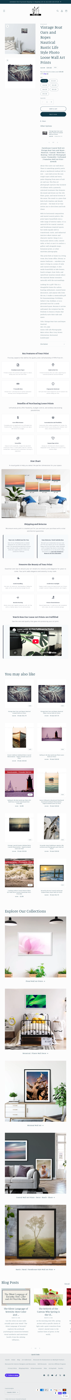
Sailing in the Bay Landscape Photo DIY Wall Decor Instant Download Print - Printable (19, 801)
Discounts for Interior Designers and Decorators (20, 1364)
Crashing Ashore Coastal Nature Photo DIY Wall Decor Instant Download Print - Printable (19, 892)
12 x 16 (44, 85)
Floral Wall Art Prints (34, 981)
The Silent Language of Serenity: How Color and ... (16, 1311)
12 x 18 (54, 85)
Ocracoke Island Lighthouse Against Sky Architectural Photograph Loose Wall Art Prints (52, 847)
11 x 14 (53, 81)
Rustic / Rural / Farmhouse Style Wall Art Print (34, 1269)
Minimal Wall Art (34, 1125)
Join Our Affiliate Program (57, 1364)
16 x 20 (44, 89)
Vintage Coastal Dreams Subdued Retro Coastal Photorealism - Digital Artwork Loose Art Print (19, 847)
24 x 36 (44, 93)
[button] (4, 11)
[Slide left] (49, 142)
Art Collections (26, 1359)
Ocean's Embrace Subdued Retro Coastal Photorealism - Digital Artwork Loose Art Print (19, 756)
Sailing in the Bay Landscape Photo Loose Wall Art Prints (51, 755)
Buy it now (53, 114)
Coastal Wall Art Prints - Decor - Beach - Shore (34, 1197)
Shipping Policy (24, 1368)
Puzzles (60, 1368)
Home (13, 1359)
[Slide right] (57, 142)
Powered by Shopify (21, 1399)
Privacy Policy (12, 1368)
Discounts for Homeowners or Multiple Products (48, 1359)
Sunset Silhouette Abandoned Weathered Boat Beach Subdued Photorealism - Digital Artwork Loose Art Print (52, 801)
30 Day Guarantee (36, 1368)
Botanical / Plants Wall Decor (34, 1053)
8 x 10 (44, 81)
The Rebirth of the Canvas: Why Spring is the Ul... (48, 1311)
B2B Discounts (42, 1364)
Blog (18, 1359)
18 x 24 (54, 89)
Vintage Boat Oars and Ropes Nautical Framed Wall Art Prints (56, 132)
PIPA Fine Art (12, 1399)
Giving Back (52, 1368)
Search (7, 1359)
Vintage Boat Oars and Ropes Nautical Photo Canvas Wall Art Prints (51, 712)
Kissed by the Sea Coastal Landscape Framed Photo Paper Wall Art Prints (52, 891)
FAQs (45, 1368)
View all (67, 1283)
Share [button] (44, 121)
